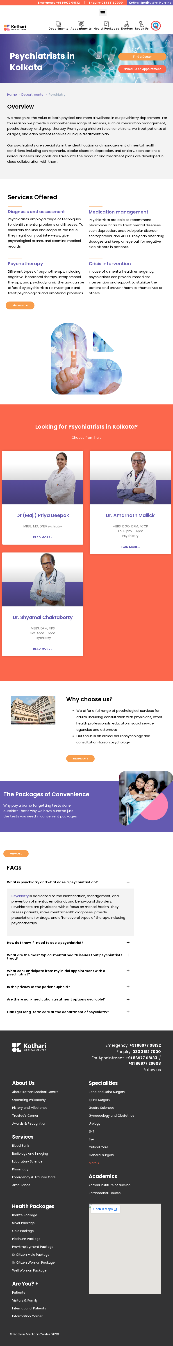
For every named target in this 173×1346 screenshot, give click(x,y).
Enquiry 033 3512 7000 (106, 3)
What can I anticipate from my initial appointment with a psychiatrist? (56, 973)
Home (12, 94)
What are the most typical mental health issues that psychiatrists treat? (65, 957)
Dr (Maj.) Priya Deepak (42, 515)
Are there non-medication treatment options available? (56, 999)
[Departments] (58, 24)
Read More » (42, 537)
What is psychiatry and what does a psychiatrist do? (52, 882)
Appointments (81, 28)
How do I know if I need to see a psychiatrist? (45, 942)
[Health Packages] (106, 24)
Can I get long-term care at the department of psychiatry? (58, 1012)
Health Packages (106, 28)
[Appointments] (81, 24)
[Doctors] (127, 24)
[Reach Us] (141, 24)
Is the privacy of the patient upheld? (38, 987)
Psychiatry (20, 895)
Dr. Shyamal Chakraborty (43, 617)
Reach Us (141, 28)
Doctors (127, 28)
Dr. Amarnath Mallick (130, 515)
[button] (103, 12)
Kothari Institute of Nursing (150, 3)
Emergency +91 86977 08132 (59, 3)
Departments (58, 28)
